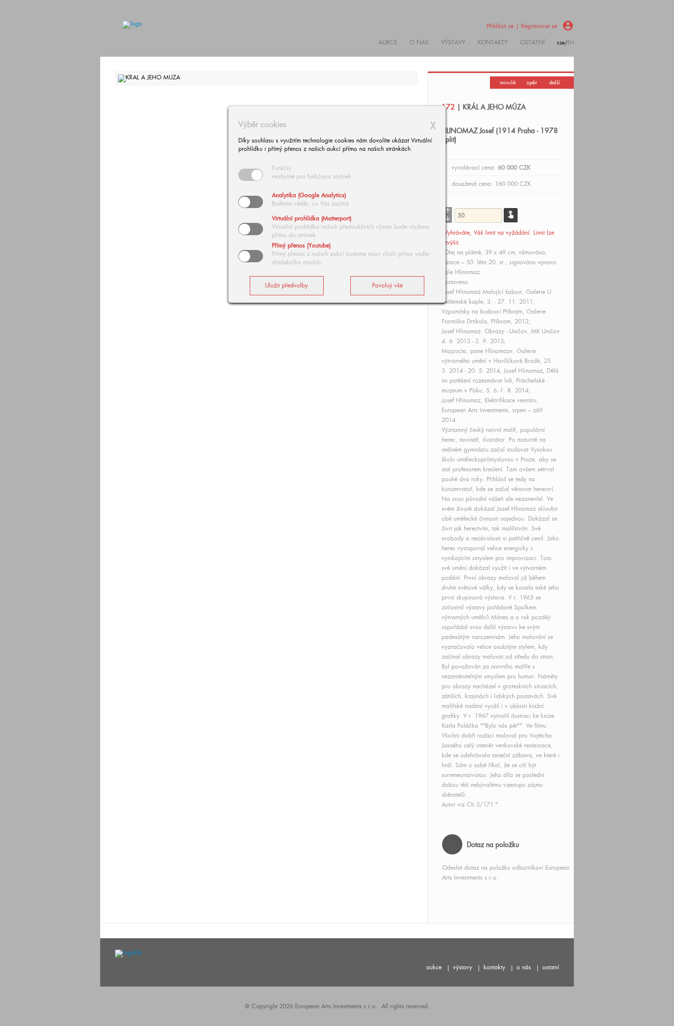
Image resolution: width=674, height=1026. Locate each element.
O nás (419, 42)
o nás (524, 967)
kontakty (493, 42)
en (570, 42)
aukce (434, 967)
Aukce (387, 42)
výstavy (453, 42)
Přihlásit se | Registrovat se (522, 26)
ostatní (532, 42)
